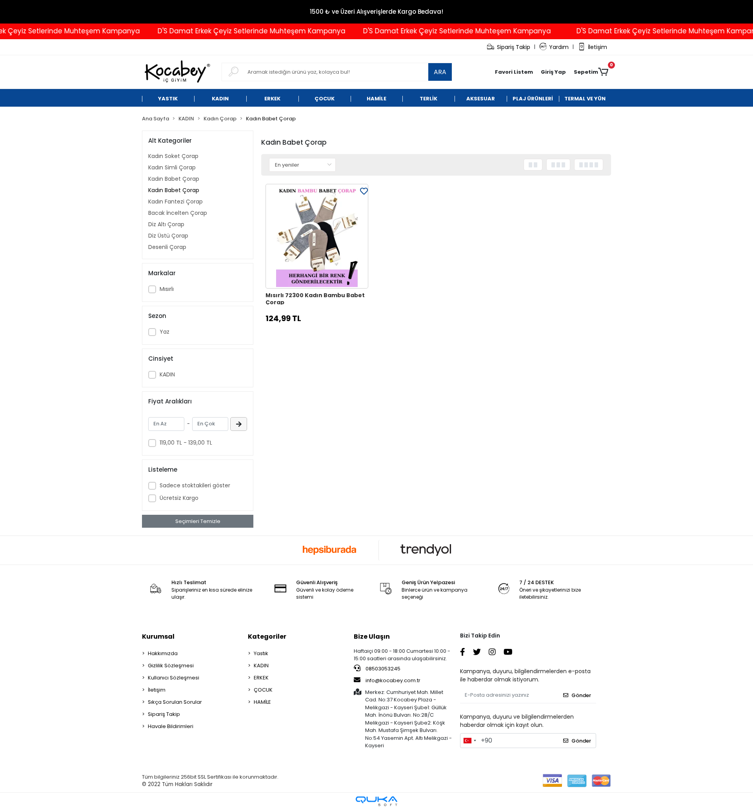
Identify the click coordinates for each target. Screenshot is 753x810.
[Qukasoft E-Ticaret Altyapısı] (376, 801)
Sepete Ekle (321, 338)
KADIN (167, 374)
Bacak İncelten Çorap (177, 213)
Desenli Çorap (167, 247)
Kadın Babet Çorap (173, 179)
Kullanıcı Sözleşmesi (173, 677)
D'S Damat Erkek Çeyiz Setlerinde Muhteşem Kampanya (234, 31)
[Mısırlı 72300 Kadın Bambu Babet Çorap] (317, 236)
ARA (440, 71)
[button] (553, 72)
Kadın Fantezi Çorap (175, 201)
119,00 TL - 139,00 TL (186, 443)
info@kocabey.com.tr (393, 680)
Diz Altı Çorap (166, 224)
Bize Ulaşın (372, 636)
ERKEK (261, 677)
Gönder (581, 695)
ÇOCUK (263, 690)
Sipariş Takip (513, 47)
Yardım (559, 47)
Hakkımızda (163, 653)
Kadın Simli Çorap (172, 167)
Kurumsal (158, 636)
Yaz (164, 332)
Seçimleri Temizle (197, 521)
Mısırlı (167, 289)
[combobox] (469, 741)
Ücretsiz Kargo (179, 498)
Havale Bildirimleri (170, 726)
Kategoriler (267, 636)
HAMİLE (262, 702)
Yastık (261, 653)
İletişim (597, 47)
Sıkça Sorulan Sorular (175, 702)
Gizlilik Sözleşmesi (171, 665)
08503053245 (382, 668)
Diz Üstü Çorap (168, 236)
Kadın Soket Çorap (173, 156)
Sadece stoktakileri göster (195, 485)
